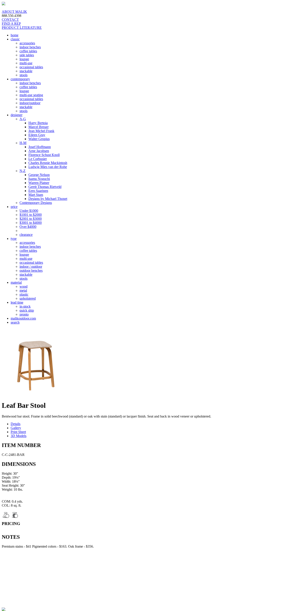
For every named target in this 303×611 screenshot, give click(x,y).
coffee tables (28, 51)
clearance (26, 234)
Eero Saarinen (38, 191)
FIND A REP (11, 23)
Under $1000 (29, 211)
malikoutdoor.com (23, 318)
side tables (27, 55)
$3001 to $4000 (31, 222)
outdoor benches (31, 270)
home (14, 35)
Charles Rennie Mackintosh (47, 163)
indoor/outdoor (30, 103)
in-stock (25, 306)
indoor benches (30, 47)
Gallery (16, 428)
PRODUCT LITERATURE (22, 27)
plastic (24, 294)
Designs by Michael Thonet (47, 199)
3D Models (18, 436)
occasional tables (31, 67)
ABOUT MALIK (14, 12)
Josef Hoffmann (39, 147)
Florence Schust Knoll (44, 155)
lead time (17, 302)
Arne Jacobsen (38, 151)
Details (15, 424)
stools (24, 75)
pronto (24, 314)
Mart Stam (35, 195)
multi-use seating (31, 95)
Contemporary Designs (36, 203)
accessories (27, 43)
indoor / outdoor (31, 266)
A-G (23, 119)
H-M (23, 143)
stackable (26, 71)
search (15, 322)
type (14, 238)
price (14, 207)
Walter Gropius (39, 139)
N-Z (23, 171)
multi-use (26, 63)
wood (24, 286)
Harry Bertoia (38, 123)
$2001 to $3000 (31, 219)
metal (23, 290)
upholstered (28, 298)
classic (15, 39)
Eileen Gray (36, 135)
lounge (24, 59)
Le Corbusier (37, 159)
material (16, 282)
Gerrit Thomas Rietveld (44, 187)
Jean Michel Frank (41, 131)
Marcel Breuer (38, 127)
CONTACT (10, 19)
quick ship (27, 310)
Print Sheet (18, 432)
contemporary (20, 79)
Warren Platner (38, 183)
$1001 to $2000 (31, 215)
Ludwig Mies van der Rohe (47, 167)
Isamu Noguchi (39, 179)
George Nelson (39, 175)
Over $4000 (28, 226)
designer (16, 115)
